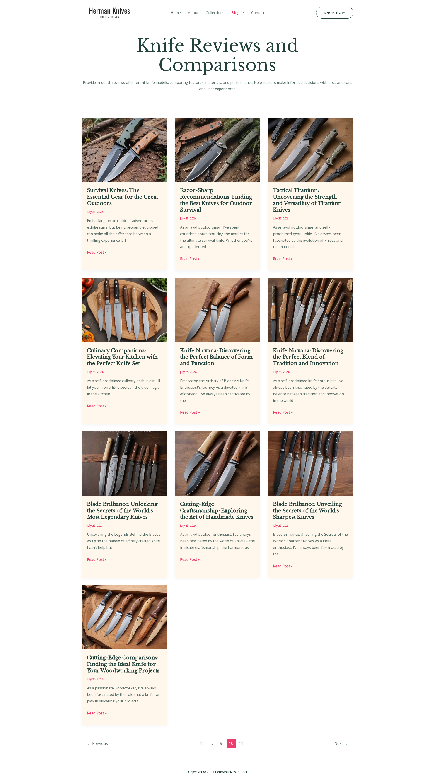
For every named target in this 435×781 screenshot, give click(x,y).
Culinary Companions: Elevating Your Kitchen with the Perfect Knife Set (122, 356)
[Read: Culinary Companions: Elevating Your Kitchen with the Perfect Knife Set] (124, 309)
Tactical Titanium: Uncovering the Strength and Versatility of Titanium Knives (307, 200)
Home (176, 12)
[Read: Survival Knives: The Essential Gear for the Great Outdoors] (124, 149)
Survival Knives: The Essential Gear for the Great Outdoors (122, 196)
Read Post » (97, 253)
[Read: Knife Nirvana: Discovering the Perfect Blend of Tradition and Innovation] (310, 309)
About (193, 12)
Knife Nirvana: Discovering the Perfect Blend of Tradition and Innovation (308, 356)
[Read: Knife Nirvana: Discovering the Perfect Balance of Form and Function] (218, 309)
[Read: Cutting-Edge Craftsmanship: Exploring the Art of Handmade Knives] (218, 462)
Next (341, 743)
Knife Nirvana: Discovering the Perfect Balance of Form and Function (216, 356)
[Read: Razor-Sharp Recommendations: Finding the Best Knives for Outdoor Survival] (218, 149)
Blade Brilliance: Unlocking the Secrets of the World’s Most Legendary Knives (122, 510)
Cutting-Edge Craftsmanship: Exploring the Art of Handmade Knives (216, 510)
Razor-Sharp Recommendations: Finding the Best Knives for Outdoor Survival (216, 200)
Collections (215, 12)
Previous (97, 743)
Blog (235, 12)
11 (241, 743)
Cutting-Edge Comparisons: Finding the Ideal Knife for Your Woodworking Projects (123, 664)
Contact (257, 12)
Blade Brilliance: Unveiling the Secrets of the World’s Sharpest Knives (307, 510)
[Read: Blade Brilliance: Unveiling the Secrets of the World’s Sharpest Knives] (310, 462)
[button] (241, 13)
